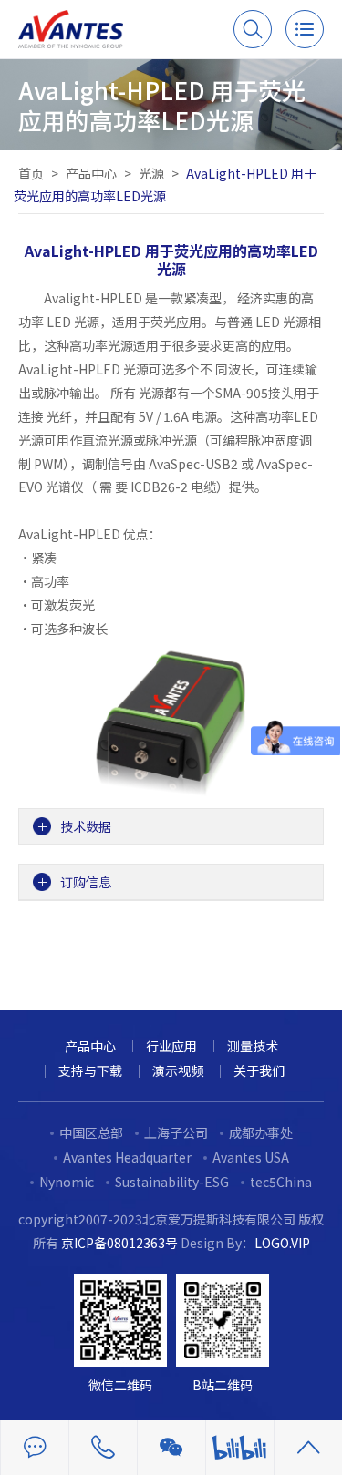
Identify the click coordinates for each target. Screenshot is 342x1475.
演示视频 (177, 1070)
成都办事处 (261, 1132)
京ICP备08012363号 (119, 1243)
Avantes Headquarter (127, 1157)
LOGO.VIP (282, 1243)
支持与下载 (90, 1070)
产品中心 (91, 173)
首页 (31, 173)
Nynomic (66, 1182)
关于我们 (259, 1070)
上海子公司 (176, 1132)
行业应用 (171, 1046)
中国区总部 (91, 1132)
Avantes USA (250, 1157)
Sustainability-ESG (172, 1182)
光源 (151, 173)
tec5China (281, 1182)
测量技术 (252, 1046)
